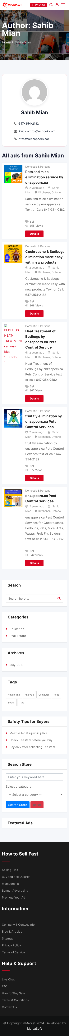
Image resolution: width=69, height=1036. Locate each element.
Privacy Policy (11, 945)
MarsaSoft (34, 1028)
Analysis (29, 694)
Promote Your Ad (13, 897)
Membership (10, 883)
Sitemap (7, 938)
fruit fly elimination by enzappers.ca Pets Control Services (43, 421)
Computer (44, 694)
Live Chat (8, 979)
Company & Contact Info (18, 924)
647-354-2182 (28, 123)
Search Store (17, 805)
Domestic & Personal (38, 166)
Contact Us (9, 1007)
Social (11, 702)
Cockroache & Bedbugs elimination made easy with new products (44, 257)
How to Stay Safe (13, 993)
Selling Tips (10, 870)
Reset (37, 805)
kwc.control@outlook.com (37, 131)
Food (56, 694)
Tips (21, 702)
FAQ (4, 986)
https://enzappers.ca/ (34, 139)
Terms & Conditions (15, 1000)
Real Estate (18, 636)
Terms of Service (13, 952)
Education (17, 629)
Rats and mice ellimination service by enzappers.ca (44, 177)
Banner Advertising (15, 890)
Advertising (14, 694)
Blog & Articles (12, 931)
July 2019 (17, 665)
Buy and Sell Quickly (16, 877)
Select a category (18, 786)
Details (34, 233)
